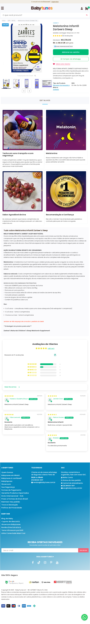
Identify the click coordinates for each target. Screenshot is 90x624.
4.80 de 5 (51, 348)
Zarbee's (56, 23)
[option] (26, 48)
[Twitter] (39, 562)
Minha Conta (67, 477)
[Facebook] (32, 562)
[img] (9, 396)
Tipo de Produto (59, 83)
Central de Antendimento (72, 483)
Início (3, 21)
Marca (55, 87)
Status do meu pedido (71, 480)
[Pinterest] (51, 562)
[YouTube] (57, 562)
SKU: (73, 83)
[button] (57, 36)
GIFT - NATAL (11, 21)
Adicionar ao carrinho (70, 52)
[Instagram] (45, 562)
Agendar (55, 2)
